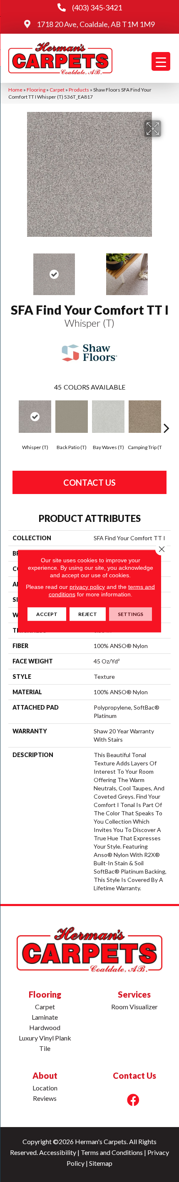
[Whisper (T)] (35, 416)
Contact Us (89, 482)
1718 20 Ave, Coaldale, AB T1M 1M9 (96, 24)
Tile (44, 1048)
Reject (87, 614)
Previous (12, 270)
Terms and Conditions (112, 1152)
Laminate (45, 1017)
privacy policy (87, 587)
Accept (46, 614)
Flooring (36, 90)
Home (15, 90)
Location (44, 1088)
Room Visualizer (134, 1007)
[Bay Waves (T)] (108, 416)
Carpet (57, 90)
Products (79, 90)
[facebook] (133, 1099)
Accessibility (57, 1152)
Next (166, 270)
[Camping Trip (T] (145, 416)
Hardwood (44, 1027)
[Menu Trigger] (161, 61)
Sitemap (100, 1163)
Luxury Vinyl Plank (45, 1038)
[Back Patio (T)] (71, 416)
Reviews (45, 1098)
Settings (130, 614)
